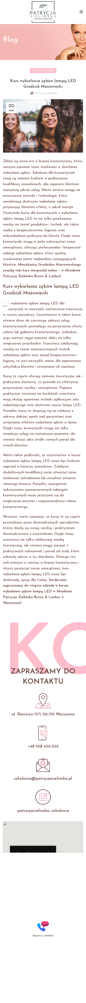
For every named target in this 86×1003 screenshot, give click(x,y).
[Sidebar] (5, 306)
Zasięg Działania (43, 70)
